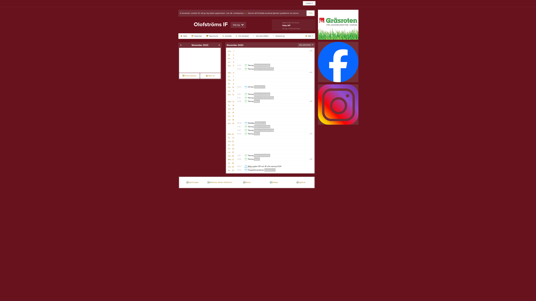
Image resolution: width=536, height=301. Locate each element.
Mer (310, 36)
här (245, 13)
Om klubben (243, 36)
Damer (256, 101)
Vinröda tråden (262, 36)
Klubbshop (280, 36)
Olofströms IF (260, 87)
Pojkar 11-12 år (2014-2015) (263, 69)
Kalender (198, 36)
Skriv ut (211, 76)
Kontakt (228, 36)
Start (185, 36)
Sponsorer (213, 36)
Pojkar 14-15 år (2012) (262, 65)
